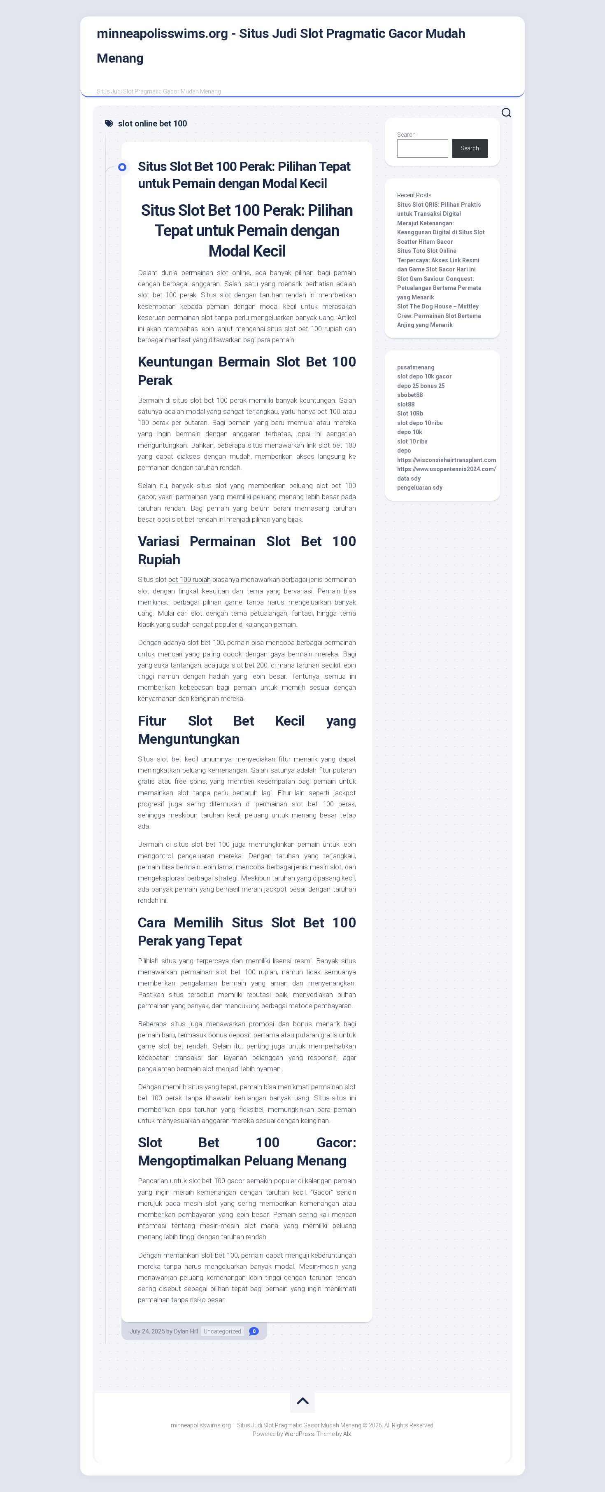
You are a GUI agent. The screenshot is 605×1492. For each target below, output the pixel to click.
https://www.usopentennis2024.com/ (446, 469)
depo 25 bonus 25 (421, 386)
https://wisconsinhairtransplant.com (446, 460)
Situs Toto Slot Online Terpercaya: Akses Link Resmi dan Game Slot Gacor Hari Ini (438, 260)
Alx (347, 1434)
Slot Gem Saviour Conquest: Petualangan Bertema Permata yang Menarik (439, 288)
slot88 (405, 404)
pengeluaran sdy (419, 487)
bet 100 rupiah (189, 579)
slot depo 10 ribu (420, 423)
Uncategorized (222, 1331)
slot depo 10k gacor (424, 376)
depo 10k (409, 432)
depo (404, 450)
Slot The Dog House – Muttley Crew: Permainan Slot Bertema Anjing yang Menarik (439, 315)
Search (406, 134)
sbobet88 (410, 395)
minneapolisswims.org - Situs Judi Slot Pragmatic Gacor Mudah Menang (281, 46)
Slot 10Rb (410, 413)
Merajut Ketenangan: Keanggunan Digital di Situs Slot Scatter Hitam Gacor (441, 232)
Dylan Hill (186, 1331)
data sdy (409, 478)
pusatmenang (416, 367)
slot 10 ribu (412, 441)
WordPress (299, 1434)
